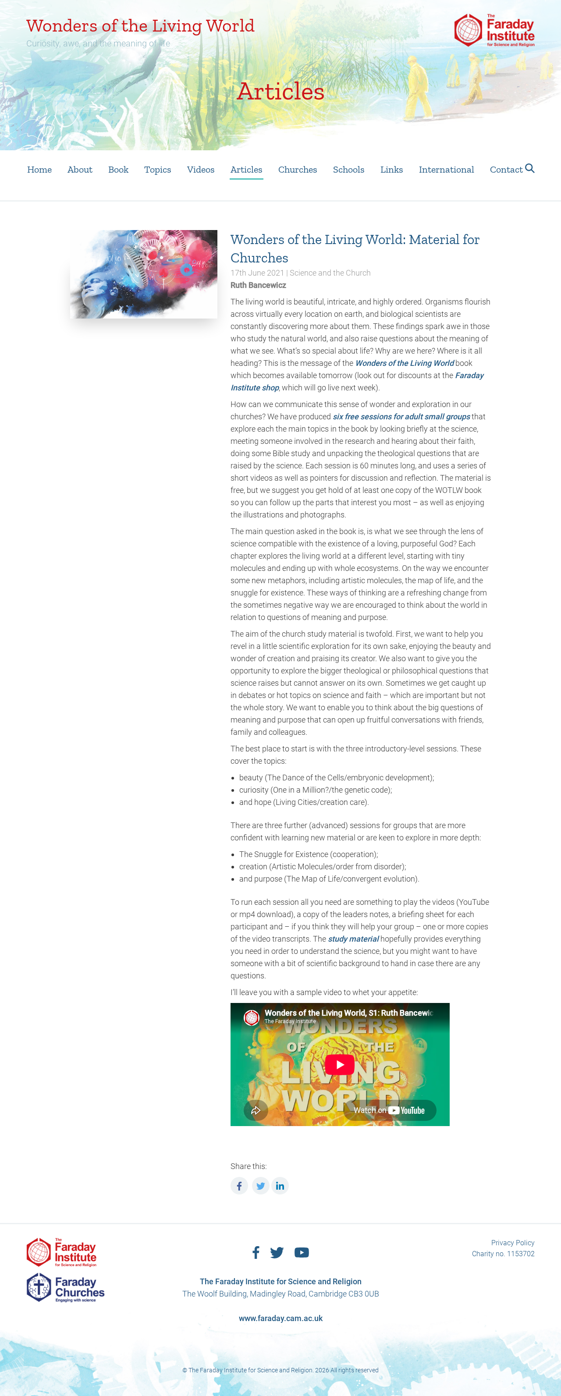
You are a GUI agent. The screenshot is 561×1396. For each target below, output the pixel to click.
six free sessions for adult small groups (401, 416)
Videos (201, 169)
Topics (157, 169)
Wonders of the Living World (404, 363)
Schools (349, 169)
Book (118, 169)
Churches (297, 169)
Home (39, 169)
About (79, 169)
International (446, 169)
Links (391, 169)
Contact (506, 169)
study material (353, 938)
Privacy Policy (513, 1243)
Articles (247, 169)
